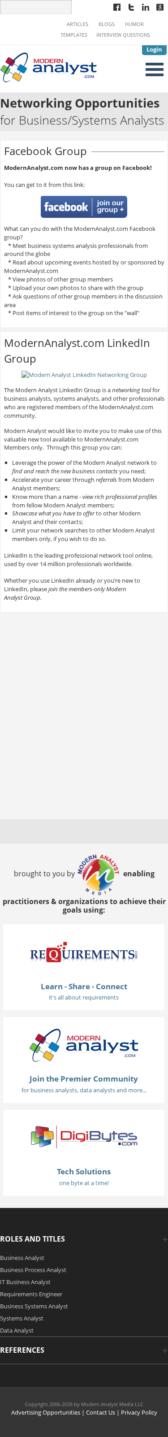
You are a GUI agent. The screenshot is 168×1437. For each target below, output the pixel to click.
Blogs (107, 24)
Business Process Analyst (33, 1270)
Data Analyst (17, 1330)
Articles (77, 24)
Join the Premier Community (84, 1078)
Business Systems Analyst (34, 1306)
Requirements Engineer (31, 1294)
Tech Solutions (84, 1171)
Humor (134, 24)
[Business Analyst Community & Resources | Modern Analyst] (49, 66)
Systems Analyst (21, 1318)
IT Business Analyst (25, 1282)
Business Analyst (22, 1258)
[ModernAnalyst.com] (84, 1045)
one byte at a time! (84, 1183)
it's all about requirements (84, 997)
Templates (73, 35)
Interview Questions (123, 35)
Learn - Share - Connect (84, 986)
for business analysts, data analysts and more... (84, 1090)
